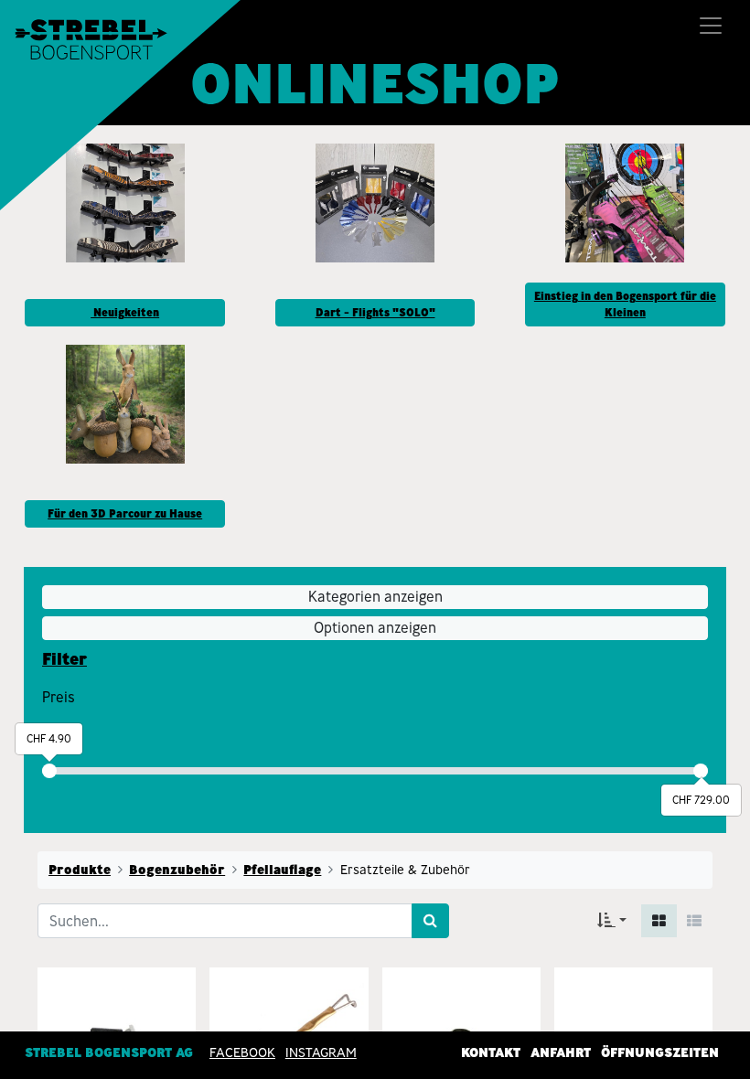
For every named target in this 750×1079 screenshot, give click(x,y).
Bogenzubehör (177, 869)
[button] (612, 920)
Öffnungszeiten (660, 1052)
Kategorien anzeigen (375, 596)
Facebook (242, 1052)
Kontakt (490, 1052)
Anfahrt (560, 1052)
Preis (58, 697)
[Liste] (694, 920)
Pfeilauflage (282, 869)
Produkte (79, 869)
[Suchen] (430, 920)
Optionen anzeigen (375, 627)
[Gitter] (659, 920)
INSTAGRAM (321, 1052)
